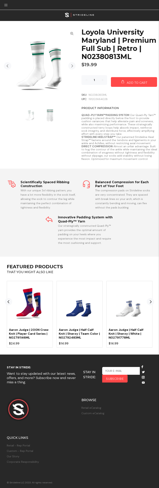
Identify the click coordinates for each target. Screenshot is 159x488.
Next (72, 66)
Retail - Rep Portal (18, 445)
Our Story (13, 456)
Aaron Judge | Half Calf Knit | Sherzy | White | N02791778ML (126, 334)
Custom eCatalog (92, 413)
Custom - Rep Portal (20, 451)
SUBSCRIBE (115, 379)
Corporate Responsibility (23, 462)
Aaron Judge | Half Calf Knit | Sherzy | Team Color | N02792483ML (79, 334)
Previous (7, 66)
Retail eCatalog (91, 408)
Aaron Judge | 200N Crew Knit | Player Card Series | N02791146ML (28, 334)
